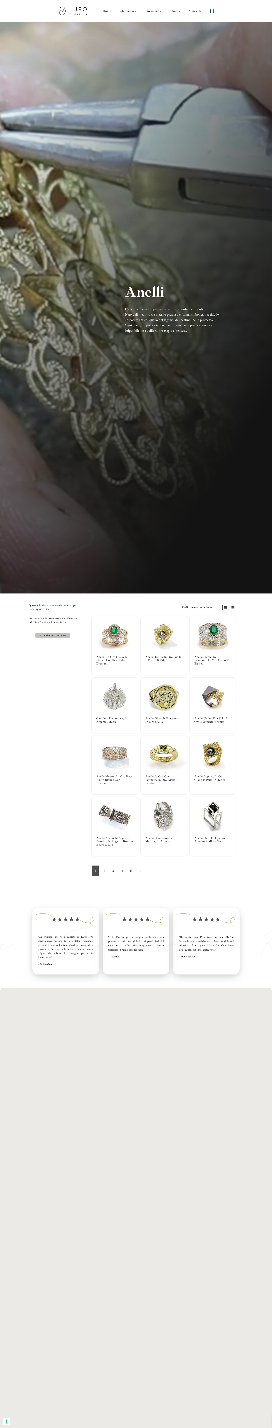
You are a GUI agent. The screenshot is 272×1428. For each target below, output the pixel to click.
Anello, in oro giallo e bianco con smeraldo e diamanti (111, 660)
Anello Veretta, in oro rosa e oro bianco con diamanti (114, 780)
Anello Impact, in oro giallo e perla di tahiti (209, 778)
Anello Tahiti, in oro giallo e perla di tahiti (163, 658)
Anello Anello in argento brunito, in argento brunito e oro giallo (114, 841)
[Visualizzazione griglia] (225, 607)
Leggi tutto (105, 675)
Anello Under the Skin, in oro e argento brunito (211, 720)
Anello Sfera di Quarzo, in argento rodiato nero (212, 839)
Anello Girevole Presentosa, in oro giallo (163, 720)
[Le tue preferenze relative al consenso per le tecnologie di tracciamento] (6, 1421)
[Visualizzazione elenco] (233, 607)
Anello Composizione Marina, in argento (159, 839)
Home (107, 11)
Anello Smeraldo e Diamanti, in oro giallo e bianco (211, 660)
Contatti (195, 11)
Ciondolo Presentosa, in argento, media (112, 720)
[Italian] (212, 11)
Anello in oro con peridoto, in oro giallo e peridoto (162, 780)
